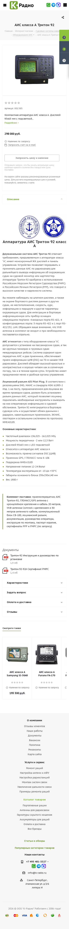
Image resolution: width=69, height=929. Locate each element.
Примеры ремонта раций (34, 791)
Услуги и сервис (35, 762)
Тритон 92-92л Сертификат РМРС (29, 569)
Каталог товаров (34, 799)
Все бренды (35, 828)
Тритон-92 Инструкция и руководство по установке (34, 557)
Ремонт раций (34, 768)
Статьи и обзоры (34, 840)
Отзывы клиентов (34, 726)
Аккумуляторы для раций (34, 819)
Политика (34, 744)
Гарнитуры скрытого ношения (34, 814)
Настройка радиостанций (34, 777)
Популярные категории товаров (34, 847)
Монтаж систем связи (34, 782)
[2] (9, 103)
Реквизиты (34, 749)
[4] (15, 103)
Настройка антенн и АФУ (34, 772)
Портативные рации (35, 805)
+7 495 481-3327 (36, 861)
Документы (34, 735)
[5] (18, 103)
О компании (34, 720)
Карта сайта (35, 754)
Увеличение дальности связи (34, 786)
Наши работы (35, 730)
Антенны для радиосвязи (34, 810)
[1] (6, 103)
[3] (12, 103)
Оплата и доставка (34, 824)
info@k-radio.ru (37, 872)
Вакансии (34, 740)
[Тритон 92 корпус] (34, 69)
